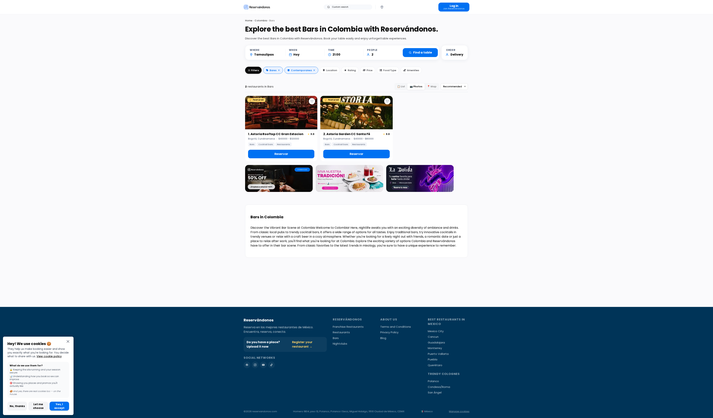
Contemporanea (301, 70)
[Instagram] (255, 365)
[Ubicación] (382, 7)
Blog (383, 338)
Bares (273, 70)
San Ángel (435, 392)
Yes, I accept (59, 406)
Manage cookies (459, 411)
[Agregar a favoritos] (312, 101)
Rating (352, 70)
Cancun (433, 337)
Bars (336, 338)
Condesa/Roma (439, 387)
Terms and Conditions (395, 327)
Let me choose (38, 406)
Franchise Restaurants (348, 327)
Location (331, 70)
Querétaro (435, 365)
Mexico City (436, 331)
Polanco (433, 381)
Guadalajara (436, 342)
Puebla (432, 359)
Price (369, 70)
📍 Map (431, 86)
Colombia (261, 20)
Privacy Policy (389, 332)
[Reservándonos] (257, 7)
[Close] (68, 341)
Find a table (422, 52)
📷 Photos (416, 86)
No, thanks (17, 406)
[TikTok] (271, 365)
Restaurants (341, 332)
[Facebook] (247, 365)
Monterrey (435, 348)
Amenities (413, 70)
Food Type (389, 70)
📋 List (401, 86)
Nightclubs (340, 344)
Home (248, 20)
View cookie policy (49, 356)
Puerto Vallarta (438, 354)
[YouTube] (263, 365)
